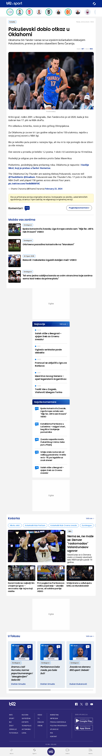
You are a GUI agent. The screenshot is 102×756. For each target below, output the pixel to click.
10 (18, 257)
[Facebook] (76, 704)
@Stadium (29, 177)
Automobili (26, 729)
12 (58, 646)
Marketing (54, 715)
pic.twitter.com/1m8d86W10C (24, 183)
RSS (51, 733)
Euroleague (87, 525)
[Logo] (14, 3)
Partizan (43, 578)
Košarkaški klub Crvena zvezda (64, 525)
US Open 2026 (29, 256)
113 (27, 208)
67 (18, 272)
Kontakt (53, 736)
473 (18, 225)
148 (36, 452)
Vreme (40, 726)
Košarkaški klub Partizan (35, 525)
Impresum (54, 718)
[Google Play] (84, 721)
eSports (25, 722)
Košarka (12, 22)
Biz (10, 722)
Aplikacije (54, 729)
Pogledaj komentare (79, 208)
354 (36, 424)
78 (37, 467)
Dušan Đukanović (78, 684)
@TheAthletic (15, 177)
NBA (69, 531)
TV (38, 718)
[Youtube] (91, 704)
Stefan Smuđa (18, 684)
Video (40, 715)
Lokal (24, 733)
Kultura (25, 715)
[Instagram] (86, 704)
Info (11, 715)
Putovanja (13, 733)
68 (29, 646)
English (41, 722)
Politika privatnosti (58, 726)
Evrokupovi (28, 225)
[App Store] (84, 728)
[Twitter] (81, 704)
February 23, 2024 (53, 188)
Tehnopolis (26, 726)
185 (37, 439)
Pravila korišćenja (58, 722)
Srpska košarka (74, 578)
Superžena (26, 718)
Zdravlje (13, 729)
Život (11, 726)
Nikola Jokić (15, 525)
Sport (11, 718)
